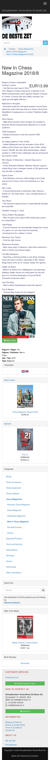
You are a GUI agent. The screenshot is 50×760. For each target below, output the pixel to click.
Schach (9, 532)
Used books (11, 566)
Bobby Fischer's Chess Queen (25, 642)
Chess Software (12, 493)
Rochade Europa (13, 527)
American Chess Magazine (18, 504)
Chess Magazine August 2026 (25, 412)
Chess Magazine (13, 510)
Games (9, 561)
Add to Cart (10, 340)
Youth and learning (14, 544)
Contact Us (10, 730)
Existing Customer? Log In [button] (25, 683)
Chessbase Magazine (15, 515)
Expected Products (14, 538)
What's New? (9, 380)
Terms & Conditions (13, 727)
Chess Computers (13, 482)
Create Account (11, 677)
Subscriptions (11, 549)
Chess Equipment (13, 487)
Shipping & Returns (13, 722)
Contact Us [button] (26, 711)
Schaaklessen (11, 744)
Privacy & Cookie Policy (15, 724)
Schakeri (34, 755)
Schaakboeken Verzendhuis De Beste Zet (24, 10)
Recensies (25, 663)
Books (8, 476)
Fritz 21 (25, 454)
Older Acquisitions (13, 572)
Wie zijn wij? (10, 740)
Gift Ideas (10, 555)
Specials (7, 423)
